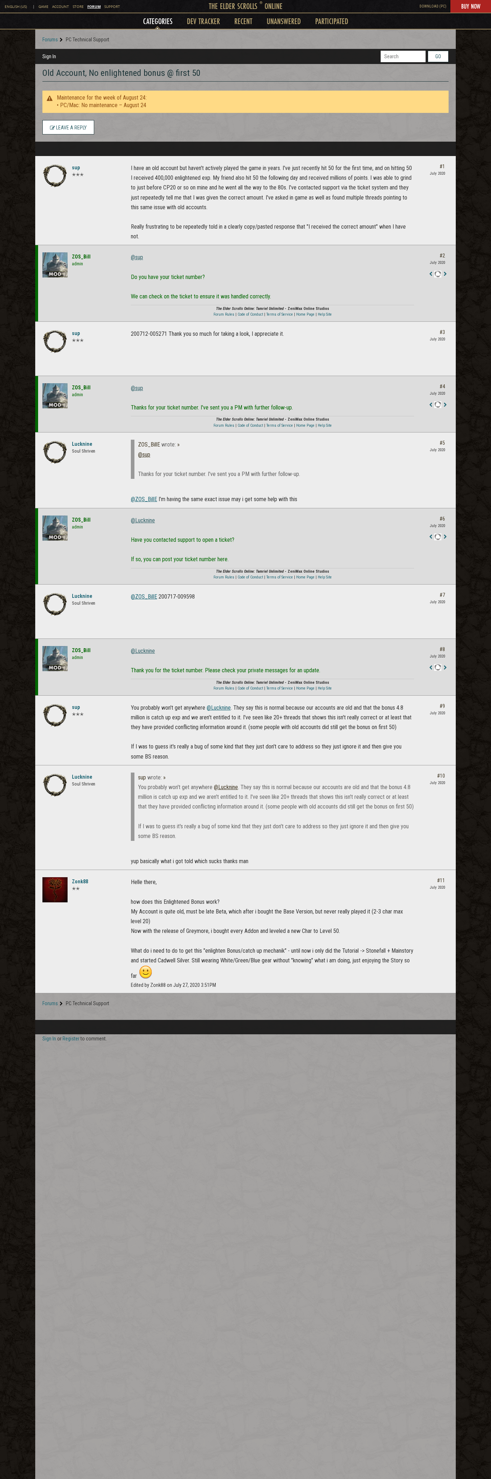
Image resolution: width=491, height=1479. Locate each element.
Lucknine (82, 444)
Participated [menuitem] (331, 21)
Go (438, 56)
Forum (94, 6)
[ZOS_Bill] (55, 265)
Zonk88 (80, 881)
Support (112, 6)
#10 (441, 776)
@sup (137, 257)
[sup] (55, 175)
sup (76, 167)
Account (60, 6)
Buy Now (470, 6)
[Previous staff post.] (430, 274)
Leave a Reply (71, 127)
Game (43, 6)
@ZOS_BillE (144, 499)
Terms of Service (279, 314)
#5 (442, 443)
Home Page (305, 314)
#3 (442, 332)
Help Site (325, 314)
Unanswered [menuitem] (284, 21)
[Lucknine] (55, 452)
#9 (442, 706)
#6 (442, 519)
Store (78, 6)
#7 (442, 595)
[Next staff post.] (445, 274)
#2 (442, 255)
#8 (442, 649)
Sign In (49, 56)
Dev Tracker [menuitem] (203, 21)
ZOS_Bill (81, 257)
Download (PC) (432, 6)
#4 (442, 386)
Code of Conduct (250, 314)
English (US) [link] (16, 6)
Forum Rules (224, 314)
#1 (442, 166)
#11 (441, 880)
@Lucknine (143, 520)
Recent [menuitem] (243, 21)
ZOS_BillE (149, 444)
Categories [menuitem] (158, 21)
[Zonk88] (55, 889)
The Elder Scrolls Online (246, 6)
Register (71, 1038)
